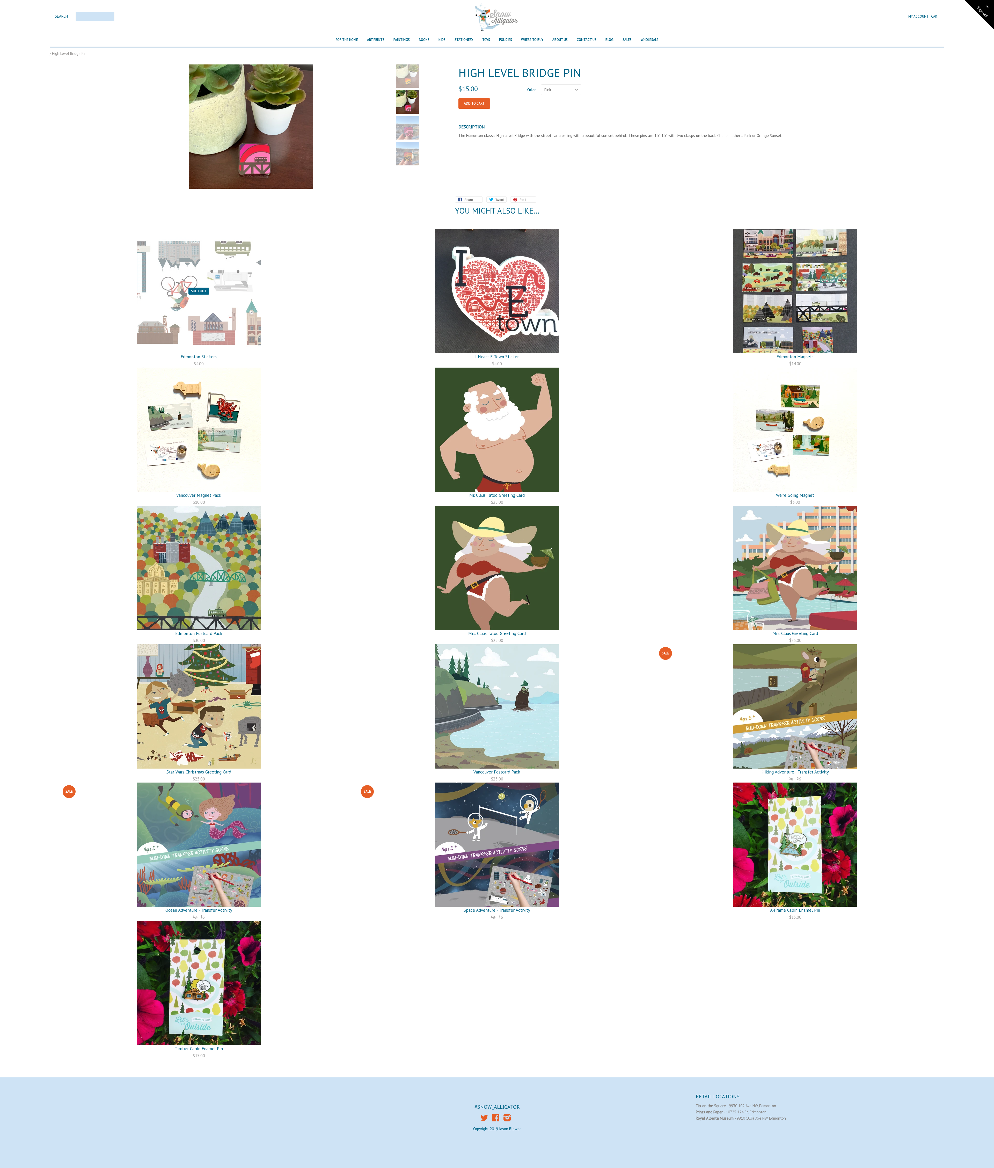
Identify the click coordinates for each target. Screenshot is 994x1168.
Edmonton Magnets (795, 357)
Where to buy (532, 40)
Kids (441, 40)
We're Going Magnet (795, 495)
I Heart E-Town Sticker (497, 357)
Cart (935, 16)
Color (531, 89)
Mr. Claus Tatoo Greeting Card (497, 495)
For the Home (347, 40)
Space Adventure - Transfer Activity (497, 910)
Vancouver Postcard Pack (496, 772)
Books (424, 40)
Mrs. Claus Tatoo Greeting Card (497, 633)
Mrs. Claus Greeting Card (795, 633)
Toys (486, 40)
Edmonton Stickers (199, 357)
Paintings (401, 40)
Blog (609, 40)
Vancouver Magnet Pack (198, 495)
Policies (505, 40)
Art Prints (375, 40)
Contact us (586, 40)
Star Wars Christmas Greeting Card (198, 772)
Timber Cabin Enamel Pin (199, 1049)
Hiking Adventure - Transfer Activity (795, 772)
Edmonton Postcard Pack (198, 633)
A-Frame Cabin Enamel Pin (795, 910)
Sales (627, 40)
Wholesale (650, 40)
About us (560, 40)
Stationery (464, 40)
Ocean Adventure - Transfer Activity (198, 910)
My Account (918, 16)
